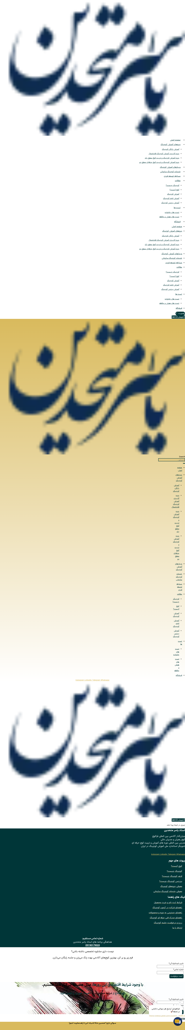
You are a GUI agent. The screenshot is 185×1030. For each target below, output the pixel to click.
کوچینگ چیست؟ (172, 185)
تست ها (177, 207)
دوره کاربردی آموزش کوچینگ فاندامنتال (164, 153)
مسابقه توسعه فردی (172, 176)
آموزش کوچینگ (173, 194)
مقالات (178, 180)
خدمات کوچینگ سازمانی (170, 171)
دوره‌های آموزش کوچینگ (171, 144)
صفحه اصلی (175, 140)
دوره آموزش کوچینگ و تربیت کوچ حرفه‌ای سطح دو (159, 162)
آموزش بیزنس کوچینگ (170, 202)
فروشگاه (177, 221)
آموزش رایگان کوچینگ (170, 149)
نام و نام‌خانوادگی (176, 963)
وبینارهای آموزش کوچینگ (170, 167)
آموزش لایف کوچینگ (171, 198)
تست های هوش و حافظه (169, 216)
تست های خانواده (172, 212)
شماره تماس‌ (178, 969)
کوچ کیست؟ (174, 189)
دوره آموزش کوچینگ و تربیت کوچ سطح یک (162, 158)
